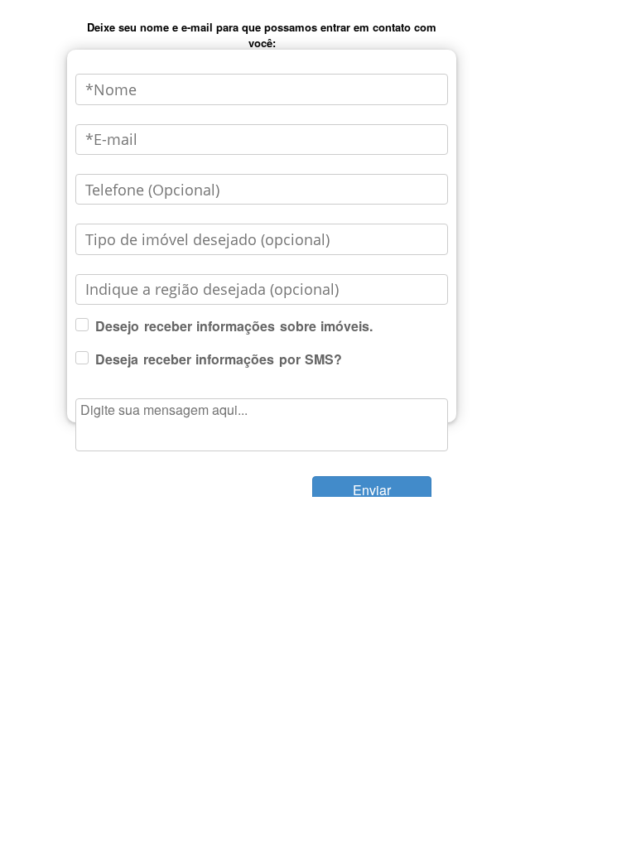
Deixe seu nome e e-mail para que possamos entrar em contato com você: (261, 35)
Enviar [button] (372, 489)
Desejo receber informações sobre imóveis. (234, 326)
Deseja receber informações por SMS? (218, 359)
